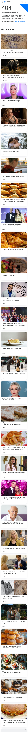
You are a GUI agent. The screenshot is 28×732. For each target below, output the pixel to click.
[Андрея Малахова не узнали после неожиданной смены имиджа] (14, 293)
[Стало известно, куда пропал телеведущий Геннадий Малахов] (14, 516)
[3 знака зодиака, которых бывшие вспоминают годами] (14, 268)
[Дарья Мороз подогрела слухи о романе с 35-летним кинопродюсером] (14, 392)
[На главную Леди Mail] (8, 2)
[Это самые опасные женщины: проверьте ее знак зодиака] (14, 144)
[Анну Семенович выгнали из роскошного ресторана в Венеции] (14, 95)
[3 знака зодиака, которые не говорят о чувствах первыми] (14, 616)
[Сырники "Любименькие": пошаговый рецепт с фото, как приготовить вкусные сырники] (14, 442)
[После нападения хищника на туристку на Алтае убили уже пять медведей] (14, 70)
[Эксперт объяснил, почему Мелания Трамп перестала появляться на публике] (14, 467)
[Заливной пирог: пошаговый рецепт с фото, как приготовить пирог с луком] (14, 715)
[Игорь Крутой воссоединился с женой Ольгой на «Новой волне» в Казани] (14, 219)
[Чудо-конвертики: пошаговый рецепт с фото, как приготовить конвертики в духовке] (14, 194)
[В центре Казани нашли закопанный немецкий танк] (14, 591)
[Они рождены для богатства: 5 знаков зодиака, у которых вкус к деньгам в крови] (14, 120)
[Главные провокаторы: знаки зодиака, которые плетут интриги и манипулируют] (14, 566)
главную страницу (19, 21)
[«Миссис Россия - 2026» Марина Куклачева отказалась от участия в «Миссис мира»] (14, 318)
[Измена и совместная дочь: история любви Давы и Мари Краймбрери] (14, 492)
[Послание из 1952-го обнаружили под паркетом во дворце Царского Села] (14, 45)
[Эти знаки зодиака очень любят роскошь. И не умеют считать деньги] (14, 541)
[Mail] (5, 2)
